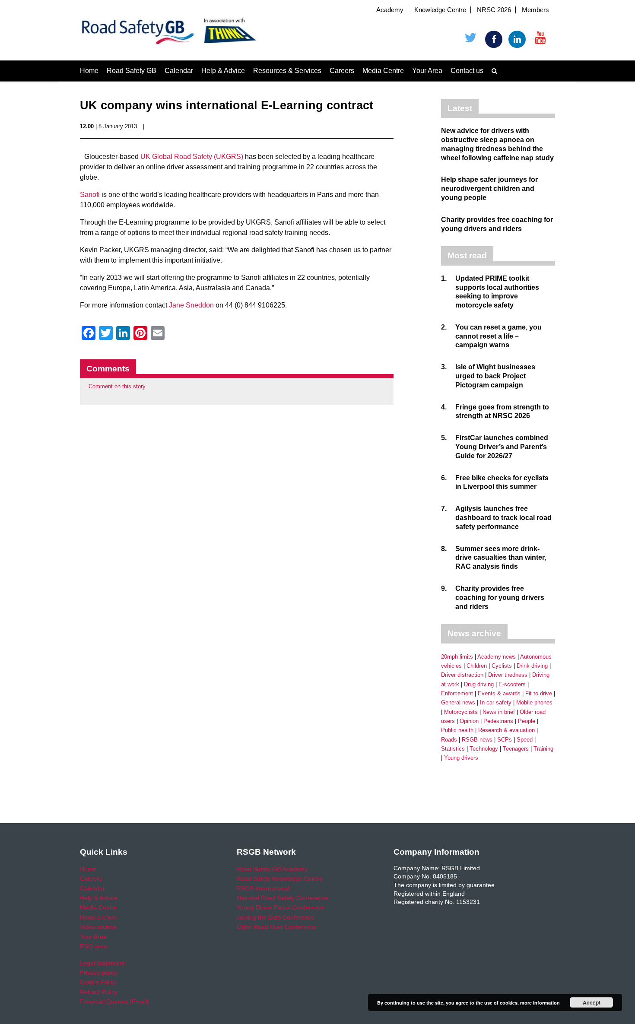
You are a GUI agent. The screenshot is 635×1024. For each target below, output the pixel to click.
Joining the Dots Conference (275, 917)
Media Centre (383, 70)
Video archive (98, 926)
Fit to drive (538, 693)
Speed (525, 739)
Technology (484, 748)
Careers (342, 70)
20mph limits (457, 656)
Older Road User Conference (277, 926)
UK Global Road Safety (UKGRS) (191, 156)
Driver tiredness (507, 675)
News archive (98, 917)
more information (540, 1002)
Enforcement (457, 693)
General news (458, 702)
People (526, 721)
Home (89, 70)
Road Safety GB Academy (272, 868)
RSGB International (263, 888)
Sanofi (90, 194)
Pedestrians (498, 721)
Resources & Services (287, 70)
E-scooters (512, 684)
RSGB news (477, 739)
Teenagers (516, 748)
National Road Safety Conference (282, 897)
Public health (457, 730)
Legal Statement (102, 963)
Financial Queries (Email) (114, 1001)
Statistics (453, 748)
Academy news (496, 656)
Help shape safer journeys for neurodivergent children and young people (489, 188)
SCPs (504, 739)
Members (535, 9)
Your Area (427, 70)
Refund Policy (98, 992)
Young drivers (461, 758)
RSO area (93, 946)
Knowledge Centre (440, 9)
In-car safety (495, 702)
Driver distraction (462, 675)
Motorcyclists (461, 712)
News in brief (499, 712)
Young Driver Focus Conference (280, 907)
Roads (449, 739)
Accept (591, 1002)
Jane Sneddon (191, 305)
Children (477, 666)
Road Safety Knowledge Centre (280, 878)
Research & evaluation (506, 730)
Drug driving (479, 684)
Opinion (469, 721)
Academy (389, 9)
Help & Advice (223, 70)
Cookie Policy (98, 982)
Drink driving (532, 666)
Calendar (179, 70)
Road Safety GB (131, 70)
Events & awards (499, 693)
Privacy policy (98, 972)
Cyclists (502, 666)
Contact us (467, 70)
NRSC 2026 (494, 9)
